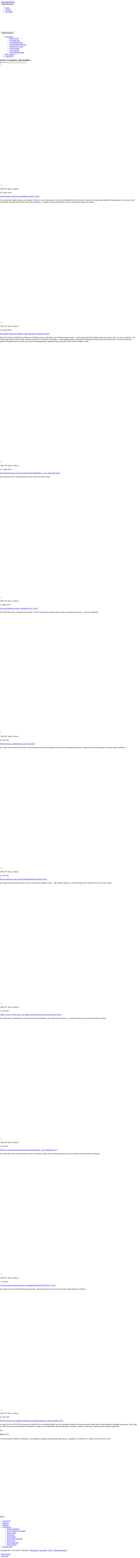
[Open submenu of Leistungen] (14, 37)
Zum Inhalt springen (8, 2)
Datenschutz (34, 1550)
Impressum (43, 1550)
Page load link (6, 1554)
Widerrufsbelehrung (60, 1550)
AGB (50, 1550)
